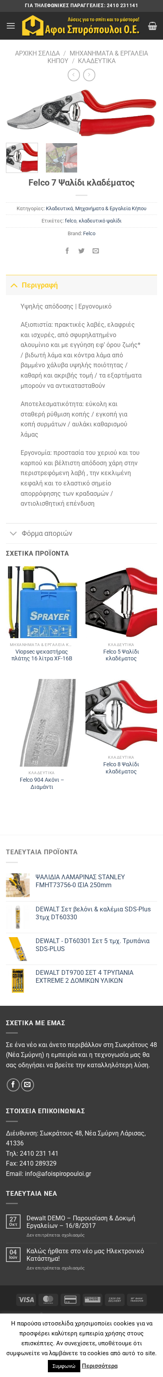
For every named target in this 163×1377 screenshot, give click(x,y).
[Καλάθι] (152, 26)
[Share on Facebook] (67, 251)
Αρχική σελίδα (37, 53)
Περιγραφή (40, 285)
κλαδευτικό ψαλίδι (100, 221)
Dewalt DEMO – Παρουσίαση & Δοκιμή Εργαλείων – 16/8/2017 (81, 1221)
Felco (89, 233)
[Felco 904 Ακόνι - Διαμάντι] (42, 722)
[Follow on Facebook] (13, 1084)
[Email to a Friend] (95, 251)
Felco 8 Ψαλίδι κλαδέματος (121, 768)
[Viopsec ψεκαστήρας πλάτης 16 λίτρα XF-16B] (42, 602)
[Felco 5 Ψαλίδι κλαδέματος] (121, 602)
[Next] (144, 116)
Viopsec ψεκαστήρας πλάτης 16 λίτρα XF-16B (41, 655)
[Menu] (10, 25)
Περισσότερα (100, 1365)
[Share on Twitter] (81, 251)
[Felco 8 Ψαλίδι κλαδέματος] (121, 715)
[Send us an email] (27, 1084)
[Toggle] (13, 284)
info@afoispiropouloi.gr (58, 1174)
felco (70, 221)
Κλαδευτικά (97, 61)
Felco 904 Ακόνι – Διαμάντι (42, 783)
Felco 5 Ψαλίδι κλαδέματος (121, 655)
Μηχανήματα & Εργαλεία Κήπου (110, 208)
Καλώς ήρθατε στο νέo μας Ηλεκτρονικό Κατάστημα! (85, 1254)
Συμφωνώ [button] (64, 1366)
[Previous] (19, 116)
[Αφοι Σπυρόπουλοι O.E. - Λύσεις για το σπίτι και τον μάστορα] (81, 26)
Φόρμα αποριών (47, 533)
